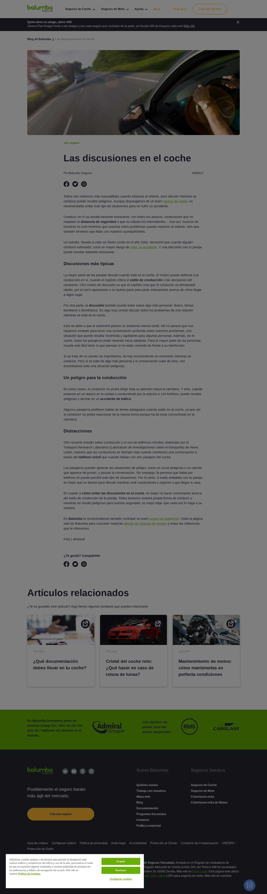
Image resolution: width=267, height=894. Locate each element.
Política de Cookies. (29, 873)
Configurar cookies (121, 879)
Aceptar (120, 861)
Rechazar (121, 870)
